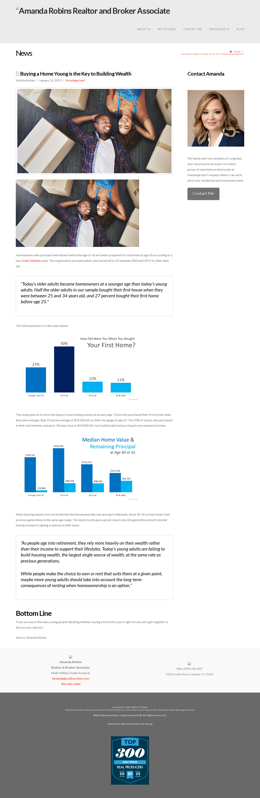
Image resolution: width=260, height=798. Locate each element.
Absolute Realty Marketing (137, 724)
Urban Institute (31, 260)
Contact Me (203, 193)
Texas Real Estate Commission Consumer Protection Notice (94, 710)
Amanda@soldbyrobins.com (70, 678)
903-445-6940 (70, 684)
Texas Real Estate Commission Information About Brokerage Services (160, 710)
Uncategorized (75, 80)
